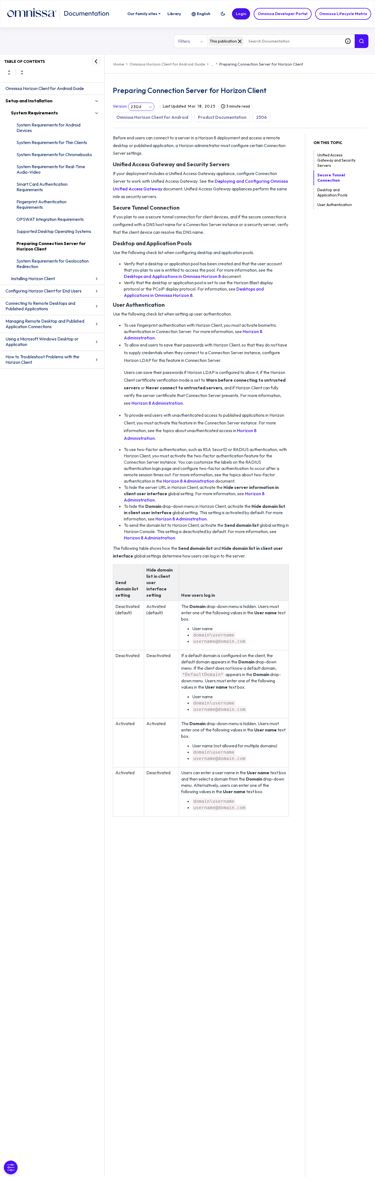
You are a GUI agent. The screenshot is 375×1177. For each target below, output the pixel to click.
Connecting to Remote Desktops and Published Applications (40, 305)
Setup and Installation (28, 100)
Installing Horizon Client (33, 278)
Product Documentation (222, 117)
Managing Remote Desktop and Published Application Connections (44, 323)
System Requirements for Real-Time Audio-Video (50, 169)
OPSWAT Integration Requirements (50, 219)
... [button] (212, 64)
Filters (184, 41)
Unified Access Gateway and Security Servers (336, 160)
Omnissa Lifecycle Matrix (343, 13)
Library (174, 13)
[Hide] (96, 61)
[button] (222, 13)
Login (241, 13)
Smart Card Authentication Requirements (42, 186)
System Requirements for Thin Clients (51, 142)
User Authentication (334, 204)
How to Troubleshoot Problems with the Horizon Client (42, 359)
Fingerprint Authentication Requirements (41, 204)
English (203, 13)
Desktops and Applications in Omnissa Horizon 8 (172, 276)
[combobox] (274, 41)
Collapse (22, 72)
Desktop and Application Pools (332, 192)
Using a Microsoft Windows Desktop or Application (42, 341)
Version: (120, 106)
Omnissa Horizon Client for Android (152, 117)
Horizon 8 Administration (157, 403)
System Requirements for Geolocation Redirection (52, 263)
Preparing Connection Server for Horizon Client (51, 246)
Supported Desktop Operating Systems (53, 231)
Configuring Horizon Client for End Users (43, 291)
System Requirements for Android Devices (48, 127)
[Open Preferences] (11, 1167)
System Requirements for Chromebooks (54, 154)
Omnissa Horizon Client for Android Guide (44, 88)
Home (118, 64)
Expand (9, 72)
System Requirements (34, 113)
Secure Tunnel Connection (331, 178)
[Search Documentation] (361, 41)
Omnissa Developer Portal (282, 13)
